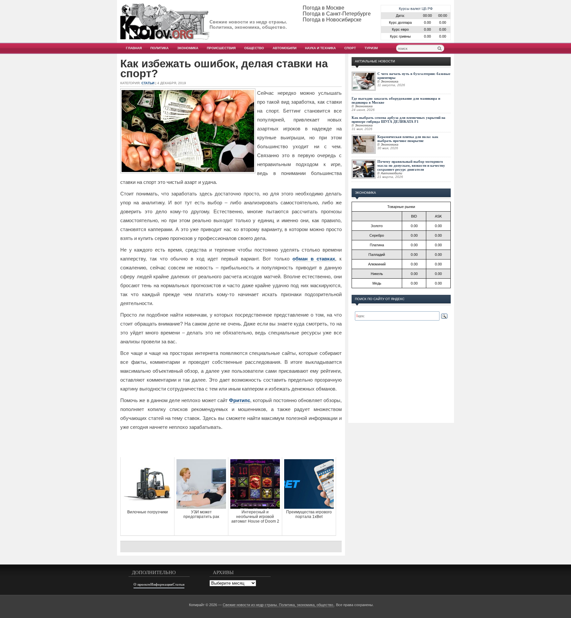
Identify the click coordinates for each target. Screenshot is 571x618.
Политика (159, 48)
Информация (161, 584)
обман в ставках (313, 258)
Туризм (371, 48)
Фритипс (239, 400)
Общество (254, 48)
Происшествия (221, 48)
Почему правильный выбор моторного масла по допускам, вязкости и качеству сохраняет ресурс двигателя (411, 165)
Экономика (187, 48)
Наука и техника (320, 48)
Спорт (350, 48)
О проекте (141, 584)
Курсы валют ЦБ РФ (416, 9)
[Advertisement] (231, 444)
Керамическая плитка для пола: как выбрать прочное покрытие (407, 139)
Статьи (147, 83)
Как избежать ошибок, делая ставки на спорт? (224, 69)
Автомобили (284, 48)
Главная (134, 48)
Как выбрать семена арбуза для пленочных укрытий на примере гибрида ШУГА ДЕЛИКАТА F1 (398, 119)
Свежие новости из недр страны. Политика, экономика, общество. (278, 605)
